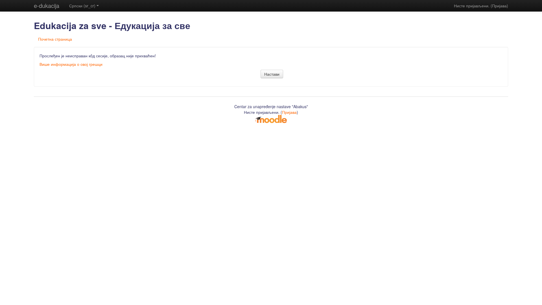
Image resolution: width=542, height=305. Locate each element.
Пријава (499, 5)
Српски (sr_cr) (82, 5)
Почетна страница (55, 39)
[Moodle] (271, 118)
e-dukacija (46, 5)
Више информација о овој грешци (71, 64)
